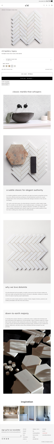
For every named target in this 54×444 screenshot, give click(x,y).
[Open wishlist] (44, 5)
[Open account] (49, 5)
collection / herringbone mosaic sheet (9, 9)
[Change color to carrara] (4, 66)
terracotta (44, 429)
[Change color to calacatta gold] (7, 66)
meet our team (35, 435)
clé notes (24, 429)
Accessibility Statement (46, 435)
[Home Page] (27, 5)
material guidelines (5, 84)
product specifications (6, 83)
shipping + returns (36, 429)
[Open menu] (2, 5)
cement (43, 431)
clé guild (24, 431)
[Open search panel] (47, 5)
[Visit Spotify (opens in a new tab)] (8, 439)
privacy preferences (17, 432)
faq (33, 431)
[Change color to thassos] (15, 66)
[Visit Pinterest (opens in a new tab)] (4, 439)
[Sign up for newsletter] (11, 436)
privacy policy (4, 432)
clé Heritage (7, 81)
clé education (25, 437)
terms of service (10, 432)
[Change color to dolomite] (12, 66)
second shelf (44, 433)
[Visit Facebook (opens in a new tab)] (6, 439)
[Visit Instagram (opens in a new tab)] (2, 439)
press (24, 435)
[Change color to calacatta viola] (9, 66)
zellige (34, 437)
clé (45, 441)
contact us (25, 439)
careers (24, 433)
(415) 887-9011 (35, 439)
